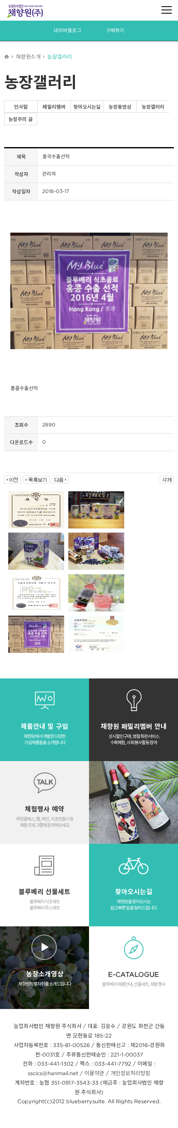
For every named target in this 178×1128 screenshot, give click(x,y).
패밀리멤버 (54, 106)
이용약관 (94, 1073)
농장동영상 (119, 106)
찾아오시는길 (87, 106)
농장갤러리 (153, 106)
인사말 (21, 106)
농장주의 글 (20, 119)
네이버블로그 (67, 30)
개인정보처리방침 (130, 1073)
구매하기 (115, 30)
